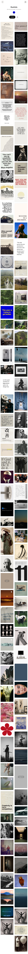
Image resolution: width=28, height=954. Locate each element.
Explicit (7, 580)
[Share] (17, 17)
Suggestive (21, 776)
